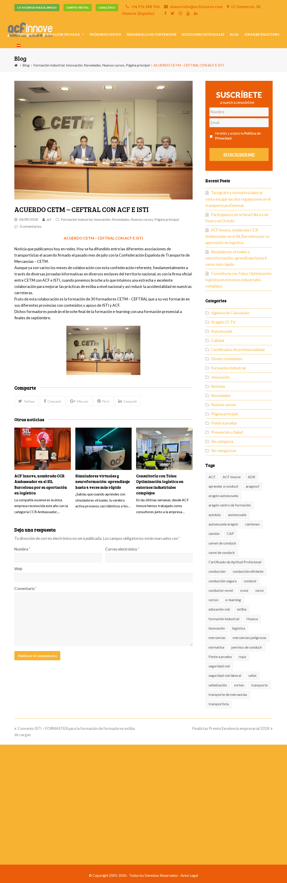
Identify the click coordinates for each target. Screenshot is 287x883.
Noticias (218, 386)
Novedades (120, 219)
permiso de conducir (246, 647)
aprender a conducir (224, 486)
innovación (217, 628)
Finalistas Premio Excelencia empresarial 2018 (230, 728)
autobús (215, 515)
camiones (252, 524)
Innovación (102, 219)
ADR (251, 477)
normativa (216, 647)
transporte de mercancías (228, 694)
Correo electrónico (122, 549)
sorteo (239, 685)
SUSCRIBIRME (239, 154)
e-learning (233, 600)
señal (252, 675)
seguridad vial (219, 666)
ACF (212, 477)
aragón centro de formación (230, 505)
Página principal (166, 219)
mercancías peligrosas (249, 638)
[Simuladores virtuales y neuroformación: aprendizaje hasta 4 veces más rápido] (103, 449)
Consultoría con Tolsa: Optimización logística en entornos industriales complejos (238, 279)
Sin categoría (222, 441)
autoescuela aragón (223, 524)
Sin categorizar (224, 450)
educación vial (219, 609)
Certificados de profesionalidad (238, 349)
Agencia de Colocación (230, 313)
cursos (213, 600)
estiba (241, 609)
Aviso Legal (189, 875)
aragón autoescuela (223, 496)
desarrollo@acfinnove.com (196, 6)
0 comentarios (30, 226)
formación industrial (224, 619)
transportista (219, 704)
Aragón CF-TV (223, 322)
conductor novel (221, 590)
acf (49, 219)
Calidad (217, 340)
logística (238, 628)
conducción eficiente (248, 571)
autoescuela (237, 515)
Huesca (252, 619)
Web (18, 568)
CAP (230, 534)
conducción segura (223, 581)
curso (259, 590)
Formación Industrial (76, 219)
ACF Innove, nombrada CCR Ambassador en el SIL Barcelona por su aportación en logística (237, 236)
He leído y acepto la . (238, 135)
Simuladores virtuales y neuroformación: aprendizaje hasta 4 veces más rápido (102, 481)
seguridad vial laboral (225, 675)
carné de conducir (222, 553)
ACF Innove (232, 477)
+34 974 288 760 (145, 6)
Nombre (22, 549)
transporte (259, 685)
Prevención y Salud (227, 432)
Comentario (25, 588)
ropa (242, 657)
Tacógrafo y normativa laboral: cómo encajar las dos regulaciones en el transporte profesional (238, 199)
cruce (244, 590)
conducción (217, 571)
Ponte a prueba (224, 423)
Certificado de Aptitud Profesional (235, 562)
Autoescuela (221, 331)
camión (214, 534)
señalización (218, 685)
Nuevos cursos (142, 219)
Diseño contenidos (226, 358)
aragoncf (252, 486)
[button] (26, 401)
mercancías (217, 638)
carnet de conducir (222, 543)
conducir (250, 581)
